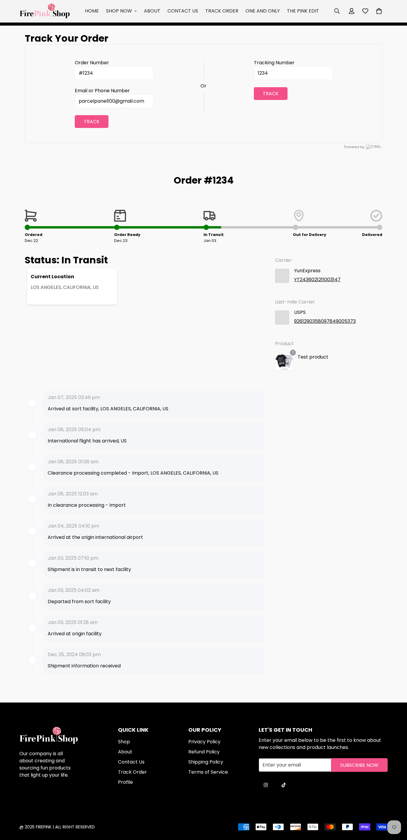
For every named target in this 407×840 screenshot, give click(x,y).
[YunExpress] (282, 276)
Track (92, 121)
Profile (125, 782)
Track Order (221, 10)
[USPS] (282, 317)
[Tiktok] (283, 785)
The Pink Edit (303, 10)
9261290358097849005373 (325, 321)
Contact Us (182, 10)
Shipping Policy (205, 761)
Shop (124, 741)
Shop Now (119, 10)
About (152, 10)
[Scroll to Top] (210, 807)
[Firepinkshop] (44, 11)
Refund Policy (204, 751)
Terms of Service (208, 772)
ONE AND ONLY (263, 10)
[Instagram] (266, 785)
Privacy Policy (204, 741)
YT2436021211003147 (317, 279)
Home (92, 10)
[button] (379, 11)
